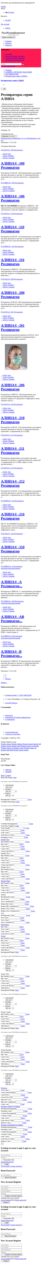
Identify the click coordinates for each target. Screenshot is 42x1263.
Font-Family (5, 828)
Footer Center (6, 1012)
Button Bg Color (7, 904)
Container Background (9, 824)
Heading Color (6, 1111)
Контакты (9, 715)
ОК (3, 89)
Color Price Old (6, 1097)
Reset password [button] (20, 1200)
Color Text (5, 830)
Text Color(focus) (7, 902)
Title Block (5, 950)
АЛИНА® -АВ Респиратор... (12, 619)
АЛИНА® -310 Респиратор (13, 549)
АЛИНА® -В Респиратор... (11, 653)
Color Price (5, 1095)
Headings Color (6, 837)
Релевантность (7, 138)
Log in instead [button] (6, 1200)
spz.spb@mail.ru (11, 703)
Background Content (8, 799)
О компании (10, 719)
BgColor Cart (6, 1100)
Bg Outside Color (7, 842)
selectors (8, 770)
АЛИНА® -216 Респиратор (13, 516)
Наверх (4, 683)
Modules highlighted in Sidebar (12, 1125)
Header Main (5, 881)
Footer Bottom (6, 1050)
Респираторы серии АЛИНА (12, 80)
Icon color (4, 918)
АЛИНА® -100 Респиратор (13, 165)
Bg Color (4, 844)
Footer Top (5, 974)
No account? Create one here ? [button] (12, 1166)
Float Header (5, 759)
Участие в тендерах (12, 734)
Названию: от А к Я (9, 136)
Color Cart (4, 1104)
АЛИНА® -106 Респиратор (13, 198)
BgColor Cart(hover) (8, 1102)
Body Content (6, 775)
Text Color (5, 899)
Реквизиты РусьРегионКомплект (18, 717)
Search (3, 895)
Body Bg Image (6, 777)
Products (4, 1088)
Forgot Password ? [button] (7, 1162)
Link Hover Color (7, 835)
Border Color (5, 1123)
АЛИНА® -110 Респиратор (12, 229)
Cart (2, 913)
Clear (14, 777)
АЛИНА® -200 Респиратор (13, 295)
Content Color (6, 1116)
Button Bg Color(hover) (9, 906)
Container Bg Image (8, 802)
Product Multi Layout (8, 742)
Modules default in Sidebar (10, 1106)
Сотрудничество (11, 732)
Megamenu (5, 925)
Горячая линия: (18, 695)
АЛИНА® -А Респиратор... (11, 584)
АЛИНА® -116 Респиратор (12, 262)
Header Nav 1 (6, 853)
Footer (3, 936)
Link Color (5, 833)
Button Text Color (7, 909)
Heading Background (8, 1109)
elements (8, 772)
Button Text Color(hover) (10, 911)
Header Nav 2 (6, 867)
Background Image (7, 952)
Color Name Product (8, 1092)
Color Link (5, 849)
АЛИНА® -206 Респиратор (13, 387)
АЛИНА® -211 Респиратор (12, 450)
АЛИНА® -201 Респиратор (13, 327)
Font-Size (4, 826)
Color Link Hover (7, 851)
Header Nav (5, 840)
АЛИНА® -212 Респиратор (13, 483)
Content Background (8, 1113)
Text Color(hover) (7, 922)
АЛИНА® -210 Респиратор (13, 420)
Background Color (7, 897)
